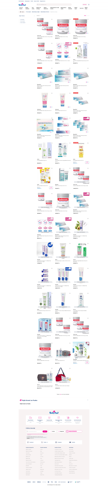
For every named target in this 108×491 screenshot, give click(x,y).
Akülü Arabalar (28, 454)
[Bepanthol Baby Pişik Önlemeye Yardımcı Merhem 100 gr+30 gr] (63, 125)
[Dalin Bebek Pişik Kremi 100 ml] (81, 150)
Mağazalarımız (42, 1)
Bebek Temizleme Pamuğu (59, 458)
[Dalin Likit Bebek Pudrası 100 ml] (45, 175)
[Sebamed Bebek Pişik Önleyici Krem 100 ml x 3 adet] (45, 225)
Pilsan (41, 454)
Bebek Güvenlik (70, 8)
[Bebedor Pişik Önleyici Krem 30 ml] (63, 175)
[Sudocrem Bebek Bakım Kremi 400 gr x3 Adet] (45, 26)
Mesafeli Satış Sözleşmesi (73, 460)
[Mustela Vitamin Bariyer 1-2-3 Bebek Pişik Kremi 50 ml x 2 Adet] (81, 225)
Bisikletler (27, 465)
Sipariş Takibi (36, 1)
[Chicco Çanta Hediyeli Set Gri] (63, 350)
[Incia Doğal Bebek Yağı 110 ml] (45, 150)
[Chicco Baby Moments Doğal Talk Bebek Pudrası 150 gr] (81, 300)
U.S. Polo (41, 456)
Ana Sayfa (29, 11)
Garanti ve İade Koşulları (73, 469)
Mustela (74, 234)
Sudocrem (39, 35)
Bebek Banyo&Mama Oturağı (60, 456)
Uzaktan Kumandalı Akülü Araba (60, 467)
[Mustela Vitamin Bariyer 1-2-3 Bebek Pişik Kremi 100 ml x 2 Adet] (45, 250)
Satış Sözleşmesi (71, 471)
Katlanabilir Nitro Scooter (59, 465)
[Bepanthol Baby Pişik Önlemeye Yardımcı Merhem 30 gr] (81, 75)
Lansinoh (41, 460)
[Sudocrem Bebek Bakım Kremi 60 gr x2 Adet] (63, 325)
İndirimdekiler (21, 1)
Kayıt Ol (44, 431)
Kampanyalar (27, 1)
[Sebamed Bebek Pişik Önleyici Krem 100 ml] (45, 100)
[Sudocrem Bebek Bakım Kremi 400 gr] (63, 26)
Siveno (74, 259)
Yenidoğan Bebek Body (58, 474)
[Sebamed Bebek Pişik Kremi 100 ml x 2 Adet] (63, 50)
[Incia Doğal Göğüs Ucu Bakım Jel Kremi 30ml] (63, 250)
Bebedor (57, 184)
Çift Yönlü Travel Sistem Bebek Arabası (61, 454)
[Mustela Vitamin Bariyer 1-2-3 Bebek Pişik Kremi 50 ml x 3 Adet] (45, 275)
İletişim (70, 456)
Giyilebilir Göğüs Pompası (59, 451)
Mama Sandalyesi (29, 463)
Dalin (74, 159)
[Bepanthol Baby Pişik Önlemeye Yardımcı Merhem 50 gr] (63, 75)
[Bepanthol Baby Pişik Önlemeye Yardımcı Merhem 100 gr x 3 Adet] (81, 200)
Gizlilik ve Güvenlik (72, 467)
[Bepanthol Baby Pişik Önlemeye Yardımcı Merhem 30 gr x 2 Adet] (81, 100)
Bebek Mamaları (28, 460)
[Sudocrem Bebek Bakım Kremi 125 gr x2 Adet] (45, 200)
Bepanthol (39, 84)
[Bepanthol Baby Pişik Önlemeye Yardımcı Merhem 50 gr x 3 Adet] (81, 125)
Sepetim (70, 454)
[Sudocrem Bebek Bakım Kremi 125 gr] (63, 200)
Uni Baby (41, 471)
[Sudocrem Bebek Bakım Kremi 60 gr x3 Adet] (81, 325)
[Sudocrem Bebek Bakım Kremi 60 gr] (45, 350)
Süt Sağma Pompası (58, 449)
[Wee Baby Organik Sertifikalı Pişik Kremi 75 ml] (81, 350)
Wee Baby (75, 359)
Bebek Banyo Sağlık (63, 8)
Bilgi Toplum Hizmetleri (73, 465)
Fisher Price (42, 474)
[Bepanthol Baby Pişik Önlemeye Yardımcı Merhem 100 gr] (45, 75)
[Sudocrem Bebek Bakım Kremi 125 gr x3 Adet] (81, 175)
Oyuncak (81, 8)
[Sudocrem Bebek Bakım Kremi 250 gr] (81, 26)
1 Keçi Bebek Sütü (57, 460)
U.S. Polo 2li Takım (58, 471)
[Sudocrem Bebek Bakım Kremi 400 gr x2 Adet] (45, 50)
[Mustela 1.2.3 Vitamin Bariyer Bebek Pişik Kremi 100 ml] (63, 300)
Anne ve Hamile (21, 8)
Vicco (41, 458)
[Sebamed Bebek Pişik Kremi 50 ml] (63, 100)
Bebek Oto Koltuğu (38, 8)
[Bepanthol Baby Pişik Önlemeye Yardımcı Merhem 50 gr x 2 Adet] (45, 125)
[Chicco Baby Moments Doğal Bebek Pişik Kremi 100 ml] (63, 150)
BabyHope (42, 469)
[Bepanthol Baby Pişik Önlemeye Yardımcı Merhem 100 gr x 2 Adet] (63, 225)
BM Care (41, 463)
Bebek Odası (86, 8)
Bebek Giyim (76, 8)
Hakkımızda (71, 458)
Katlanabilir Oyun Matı (58, 469)
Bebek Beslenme (46, 8)
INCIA (74, 59)
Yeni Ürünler (71, 449)
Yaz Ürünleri (28, 471)
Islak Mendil (28, 474)
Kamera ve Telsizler (29, 467)
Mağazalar (62, 431)
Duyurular (71, 463)
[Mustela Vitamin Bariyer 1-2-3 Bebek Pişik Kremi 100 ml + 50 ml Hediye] (45, 325)
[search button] (37, 4)
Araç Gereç (33, 8)
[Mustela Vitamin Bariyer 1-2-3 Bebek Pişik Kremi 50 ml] (81, 275)
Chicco (56, 159)
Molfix (41, 467)
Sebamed (57, 59)
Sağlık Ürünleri (28, 469)
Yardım (32, 1)
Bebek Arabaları (27, 8)
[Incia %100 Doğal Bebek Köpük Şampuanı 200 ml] (81, 50)
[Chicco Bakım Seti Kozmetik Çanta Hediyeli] (63, 375)
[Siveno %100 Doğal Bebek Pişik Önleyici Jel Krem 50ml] (81, 250)
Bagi (41, 451)
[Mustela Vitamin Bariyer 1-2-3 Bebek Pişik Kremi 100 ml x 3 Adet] (63, 275)
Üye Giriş (84, 4)
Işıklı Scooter (57, 463)
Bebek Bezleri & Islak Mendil (54, 8)
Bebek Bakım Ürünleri (45, 11)
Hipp (41, 465)
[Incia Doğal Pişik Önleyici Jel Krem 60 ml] (45, 300)
